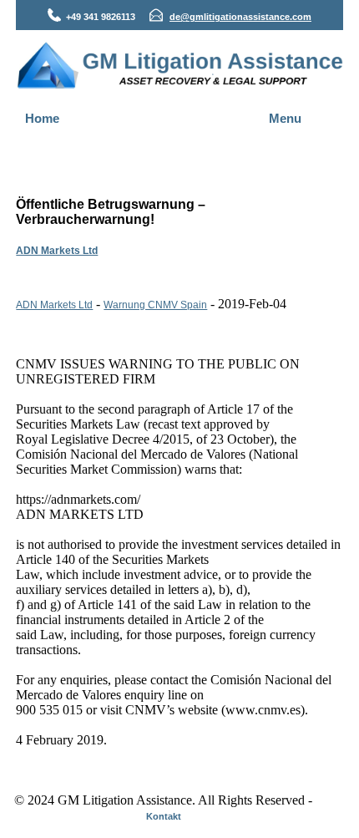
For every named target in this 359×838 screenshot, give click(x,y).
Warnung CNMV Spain (155, 305)
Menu (285, 118)
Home (42, 118)
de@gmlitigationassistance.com (240, 17)
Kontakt (163, 816)
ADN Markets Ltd (57, 250)
